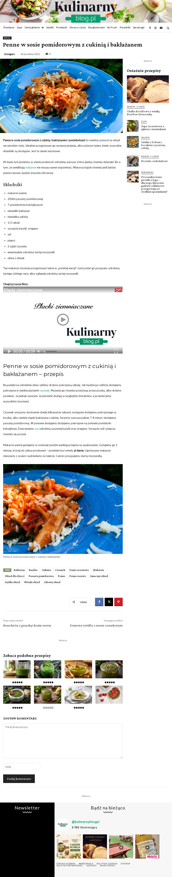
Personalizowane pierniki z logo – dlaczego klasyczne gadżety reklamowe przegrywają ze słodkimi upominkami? (154, 184)
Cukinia (46, 570)
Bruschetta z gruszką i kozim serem (27, 625)
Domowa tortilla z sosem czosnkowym (96, 625)
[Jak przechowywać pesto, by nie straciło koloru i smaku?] (47, 695)
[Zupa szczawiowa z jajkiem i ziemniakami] (133, 126)
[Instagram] (155, 28)
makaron (30, 167)
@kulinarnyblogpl (85, 822)
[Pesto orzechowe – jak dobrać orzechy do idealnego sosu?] (78, 669)
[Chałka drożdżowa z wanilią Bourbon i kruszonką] (148, 89)
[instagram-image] (69, 846)
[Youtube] (161, 28)
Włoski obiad (32, 582)
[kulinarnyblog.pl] (86, 12)
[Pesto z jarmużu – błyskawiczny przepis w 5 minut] (109, 669)
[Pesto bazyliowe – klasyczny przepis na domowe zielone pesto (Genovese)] (17, 695)
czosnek (45, 390)
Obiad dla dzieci (15, 576)
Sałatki (145, 137)
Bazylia (33, 570)
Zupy (144, 121)
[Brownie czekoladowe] (133, 161)
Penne (61, 576)
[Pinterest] (118, 602)
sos (37, 428)
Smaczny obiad (99, 576)
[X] (109, 602)
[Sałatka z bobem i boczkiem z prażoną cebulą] (133, 142)
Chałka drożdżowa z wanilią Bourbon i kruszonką (143, 113)
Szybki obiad (12, 582)
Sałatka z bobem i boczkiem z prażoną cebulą (153, 145)
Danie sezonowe (79, 570)
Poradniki (147, 172)
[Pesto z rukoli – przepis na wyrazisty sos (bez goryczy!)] (47, 669)
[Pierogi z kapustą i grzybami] (78, 695)
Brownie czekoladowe (154, 161)
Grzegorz (9, 54)
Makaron (98, 570)
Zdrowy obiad (52, 582)
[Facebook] (150, 28)
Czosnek (60, 570)
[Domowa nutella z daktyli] (109, 695)
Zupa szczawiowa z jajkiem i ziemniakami (153, 127)
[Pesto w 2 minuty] (17, 669)
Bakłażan (19, 570)
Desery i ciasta (136, 107)
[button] (168, 28)
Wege (7, 38)
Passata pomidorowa (41, 576)
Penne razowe (77, 576)
